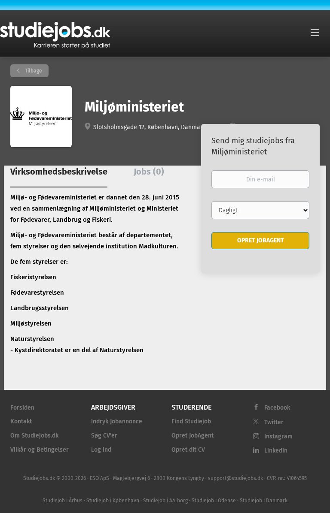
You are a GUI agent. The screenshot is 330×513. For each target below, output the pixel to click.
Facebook (277, 407)
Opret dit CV (188, 449)
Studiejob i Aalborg (165, 501)
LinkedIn (275, 450)
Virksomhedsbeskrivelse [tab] (58, 171)
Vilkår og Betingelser (39, 449)
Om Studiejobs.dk (34, 435)
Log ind (101, 449)
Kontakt (21, 421)
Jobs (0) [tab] (149, 171)
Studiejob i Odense (214, 501)
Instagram (278, 436)
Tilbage (33, 71)
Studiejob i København (112, 501)
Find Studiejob (191, 421)
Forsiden (22, 407)
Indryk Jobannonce (116, 421)
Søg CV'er (104, 435)
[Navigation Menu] (315, 32)
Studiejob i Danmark (263, 501)
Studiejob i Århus (62, 501)
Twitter (274, 422)
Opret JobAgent (192, 435)
